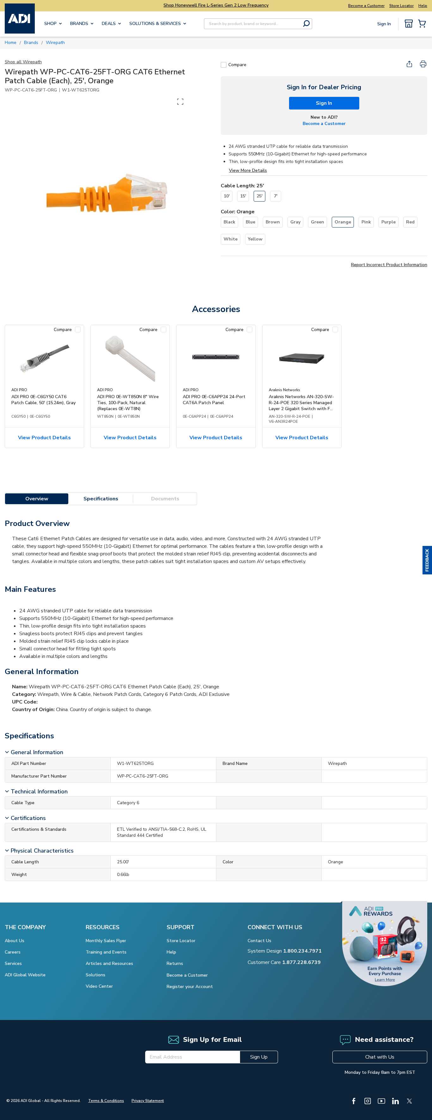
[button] (427, 560)
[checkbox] (223, 65)
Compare (237, 65)
